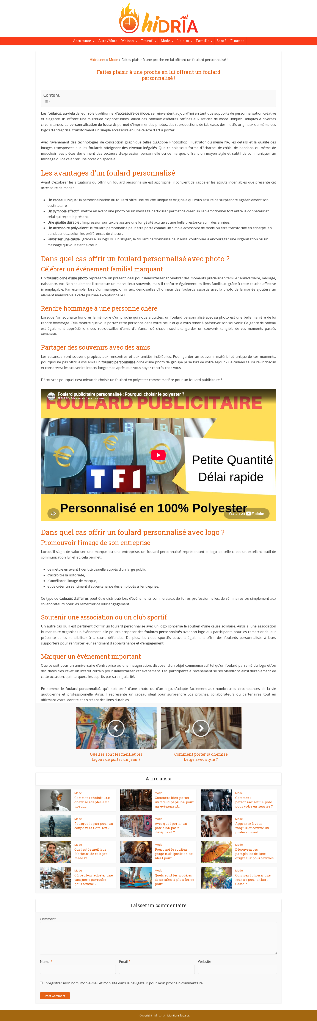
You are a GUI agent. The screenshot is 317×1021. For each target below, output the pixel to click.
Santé (221, 40)
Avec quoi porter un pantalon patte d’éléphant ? (171, 827)
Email (124, 961)
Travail (147, 40)
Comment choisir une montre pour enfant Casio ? (253, 879)
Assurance (82, 40)
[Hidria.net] (158, 17)
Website (204, 961)
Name (46, 961)
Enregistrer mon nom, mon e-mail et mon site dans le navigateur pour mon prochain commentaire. (123, 983)
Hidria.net (97, 59)
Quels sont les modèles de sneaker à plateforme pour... (174, 879)
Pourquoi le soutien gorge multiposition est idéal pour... (174, 853)
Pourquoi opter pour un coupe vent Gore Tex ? (93, 825)
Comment (48, 919)
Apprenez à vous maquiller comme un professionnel (252, 827)
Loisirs (183, 40)
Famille (202, 40)
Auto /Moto (107, 40)
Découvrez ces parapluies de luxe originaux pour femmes (254, 853)
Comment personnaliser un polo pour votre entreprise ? (254, 802)
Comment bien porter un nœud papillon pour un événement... (174, 802)
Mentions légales (178, 1015)
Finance (237, 40)
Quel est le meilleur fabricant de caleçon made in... (91, 853)
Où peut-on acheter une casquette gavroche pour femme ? (93, 879)
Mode (165, 40)
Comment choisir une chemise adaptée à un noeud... (92, 802)
